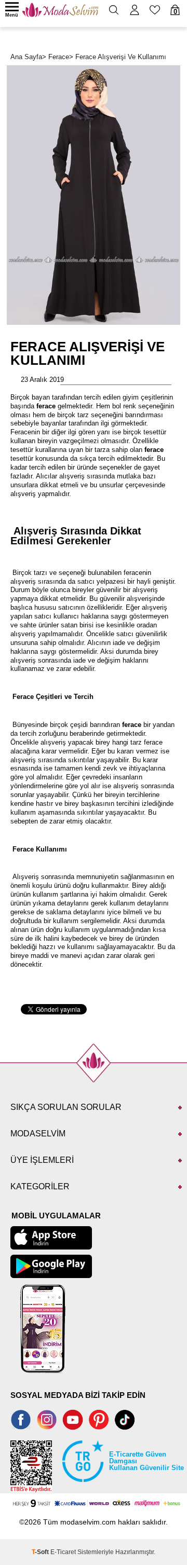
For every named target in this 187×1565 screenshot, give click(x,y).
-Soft (41, 1552)
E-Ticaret (63, 1552)
